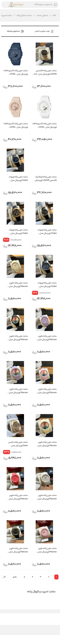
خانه (53, 15)
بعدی (15, 576)
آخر (5, 576)
